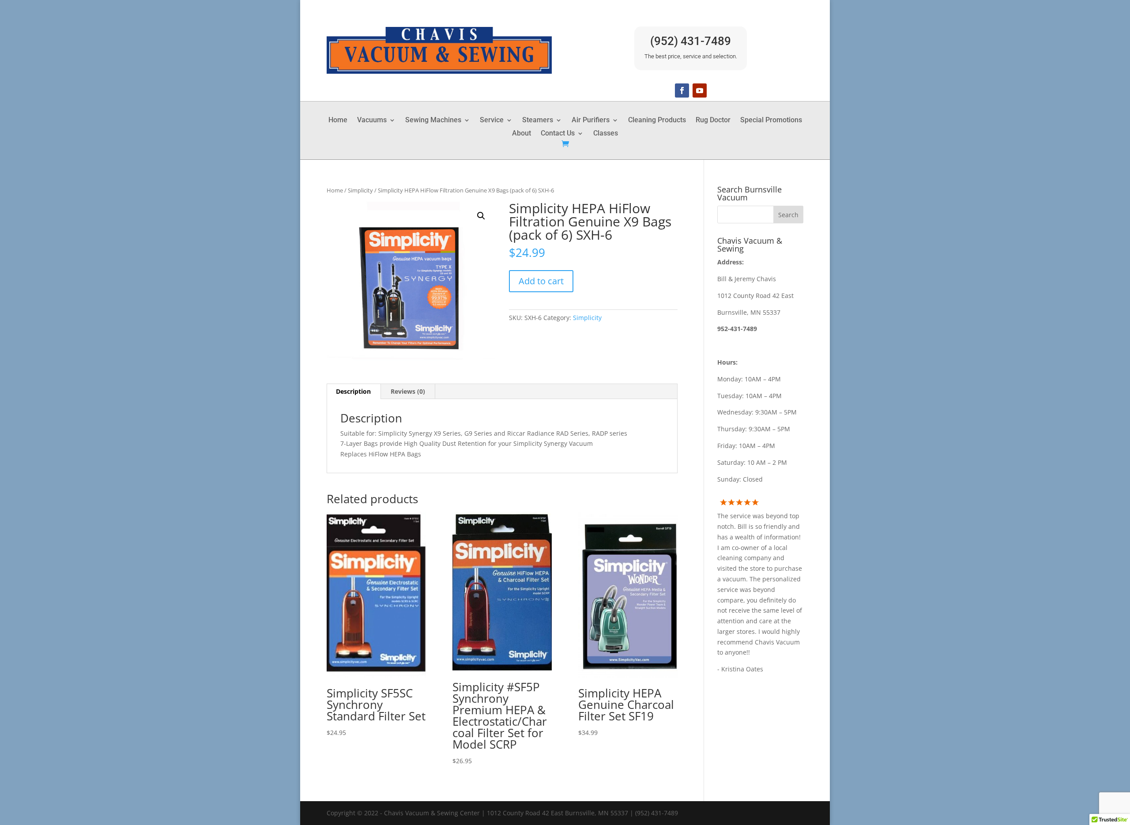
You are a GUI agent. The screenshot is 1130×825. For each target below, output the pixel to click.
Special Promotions (771, 120)
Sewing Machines (433, 120)
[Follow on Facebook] (682, 90)
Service (492, 120)
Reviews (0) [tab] (408, 391)
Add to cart (541, 281)
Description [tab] (353, 391)
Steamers (537, 120)
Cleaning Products (657, 120)
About (521, 133)
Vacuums (372, 120)
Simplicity (360, 190)
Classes (605, 133)
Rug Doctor (713, 120)
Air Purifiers (591, 120)
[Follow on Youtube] (700, 90)
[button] (481, 216)
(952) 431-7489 (690, 41)
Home (337, 120)
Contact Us (558, 133)
